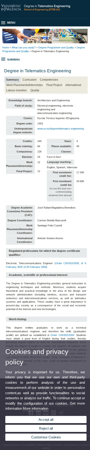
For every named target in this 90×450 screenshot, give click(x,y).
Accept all (46, 419)
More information (35, 408)
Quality (34, 90)
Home (5, 47)
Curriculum (29, 79)
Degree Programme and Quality (56, 47)
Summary (12, 79)
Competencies (49, 79)
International (73, 85)
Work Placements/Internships (24, 85)
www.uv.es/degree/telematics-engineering (60, 128)
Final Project (54, 85)
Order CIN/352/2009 (62, 335)
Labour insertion (16, 90)
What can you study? (24, 47)
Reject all (46, 428)
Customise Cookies (46, 437)
